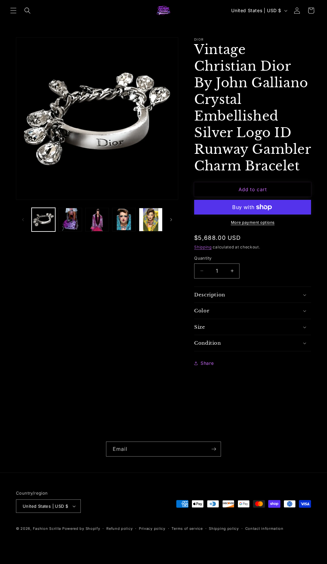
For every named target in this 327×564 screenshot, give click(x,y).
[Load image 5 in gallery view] (151, 219)
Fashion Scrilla (47, 528)
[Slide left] (23, 220)
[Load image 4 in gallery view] (124, 219)
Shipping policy (224, 528)
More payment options (253, 222)
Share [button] (207, 363)
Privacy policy (152, 528)
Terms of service (186, 528)
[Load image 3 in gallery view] (97, 219)
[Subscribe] (214, 449)
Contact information (264, 528)
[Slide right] (171, 220)
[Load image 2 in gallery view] (70, 219)
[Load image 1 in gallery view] (43, 219)
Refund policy (119, 528)
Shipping (203, 247)
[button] (13, 11)
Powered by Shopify (81, 528)
